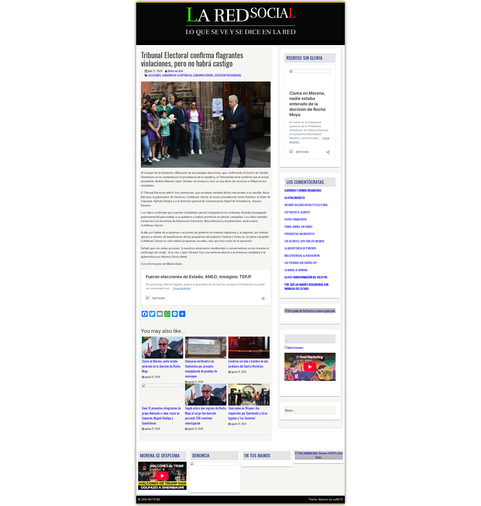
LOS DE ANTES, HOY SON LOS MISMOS (304, 241)
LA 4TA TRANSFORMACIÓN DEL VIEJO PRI (305, 277)
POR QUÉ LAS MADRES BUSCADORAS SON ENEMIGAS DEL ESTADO (306, 286)
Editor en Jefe (175, 71)
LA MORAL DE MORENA (295, 270)
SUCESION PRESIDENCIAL (228, 75)
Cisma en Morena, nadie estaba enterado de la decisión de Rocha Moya (161, 366)
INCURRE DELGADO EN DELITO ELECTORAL (306, 205)
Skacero (323, 499)
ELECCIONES (154, 75)
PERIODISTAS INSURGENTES (299, 234)
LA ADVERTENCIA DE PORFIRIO (300, 248)
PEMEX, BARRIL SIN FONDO (298, 226)
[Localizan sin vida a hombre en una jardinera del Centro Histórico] (249, 347)
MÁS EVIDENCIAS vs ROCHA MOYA (302, 255)
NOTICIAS (154, 499)
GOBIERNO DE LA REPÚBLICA (177, 75)
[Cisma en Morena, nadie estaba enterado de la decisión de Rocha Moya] (162, 347)
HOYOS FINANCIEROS (295, 219)
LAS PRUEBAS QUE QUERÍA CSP (300, 263)
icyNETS (338, 499)
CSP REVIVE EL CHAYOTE (297, 212)
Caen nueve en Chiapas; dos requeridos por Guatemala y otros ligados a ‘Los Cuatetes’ (247, 413)
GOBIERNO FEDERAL (203, 75)
